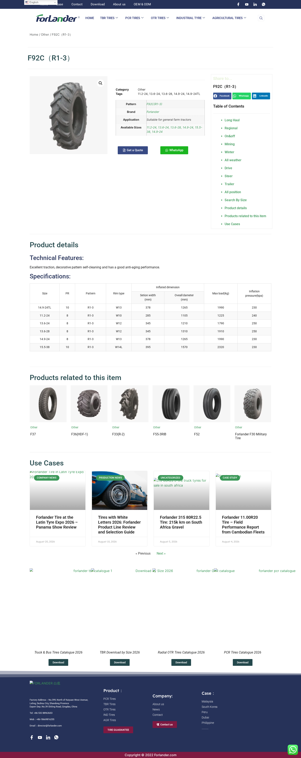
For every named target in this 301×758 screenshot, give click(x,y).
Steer (229, 176)
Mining (230, 144)
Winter (229, 152)
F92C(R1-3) (154, 104)
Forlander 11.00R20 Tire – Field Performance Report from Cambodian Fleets (243, 524)
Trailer (229, 184)
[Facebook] (238, 4)
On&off (230, 136)
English (33, 2)
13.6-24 (154, 93)
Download (98, 4)
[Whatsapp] (263, 4)
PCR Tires (132, 18)
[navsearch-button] (261, 18)
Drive (228, 168)
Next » (161, 553)
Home (89, 18)
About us (119, 4)
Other (45, 34)
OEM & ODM (142, 4)
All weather (233, 160)
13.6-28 (167, 93)
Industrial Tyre (188, 18)
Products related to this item (245, 216)
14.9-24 (179, 93)
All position (233, 192)
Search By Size (236, 200)
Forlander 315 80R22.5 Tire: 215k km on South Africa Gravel (181, 522)
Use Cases (232, 224)
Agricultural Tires (227, 18)
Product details (236, 208)
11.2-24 (143, 93)
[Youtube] (246, 4)
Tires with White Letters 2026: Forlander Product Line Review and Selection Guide (119, 524)
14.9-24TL (193, 93)
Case (59, 4)
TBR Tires (107, 18)
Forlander (153, 111)
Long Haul (232, 120)
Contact (77, 4)
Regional (231, 128)
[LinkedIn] (255, 4)
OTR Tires (158, 18)
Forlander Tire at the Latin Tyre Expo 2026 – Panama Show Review (57, 522)
